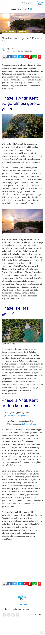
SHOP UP (29, 3)
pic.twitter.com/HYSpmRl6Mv (17, 415)
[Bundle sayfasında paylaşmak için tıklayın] (39, 57)
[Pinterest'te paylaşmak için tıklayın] (25, 56)
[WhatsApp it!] (34, 56)
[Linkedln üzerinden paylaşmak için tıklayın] (20, 56)
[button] (3, 3)
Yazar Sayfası (35, 615)
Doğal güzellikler (9, 31)
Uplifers (10, 49)
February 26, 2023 (29, 424)
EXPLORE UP (23, 31)
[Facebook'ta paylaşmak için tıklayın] (9, 56)
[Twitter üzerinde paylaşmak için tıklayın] (14, 56)
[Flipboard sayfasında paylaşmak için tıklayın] (30, 57)
